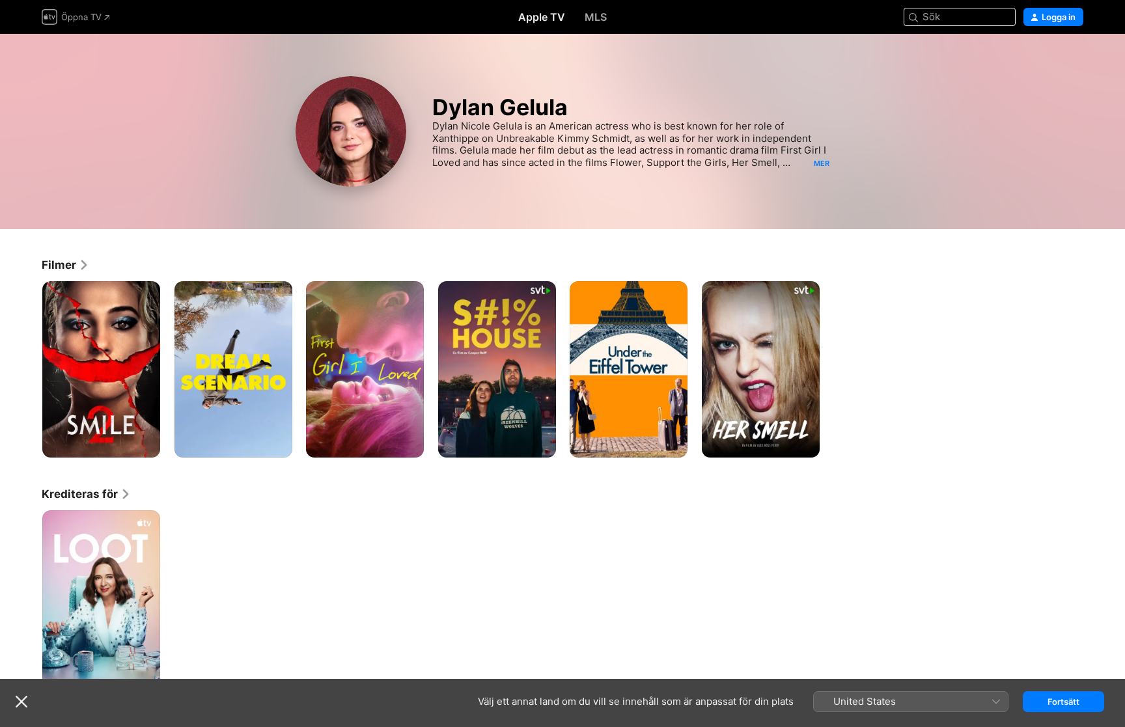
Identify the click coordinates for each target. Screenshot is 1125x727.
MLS (596, 16)
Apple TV (541, 16)
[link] (65, 265)
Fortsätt (1063, 701)
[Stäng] (21, 701)
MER (821, 163)
